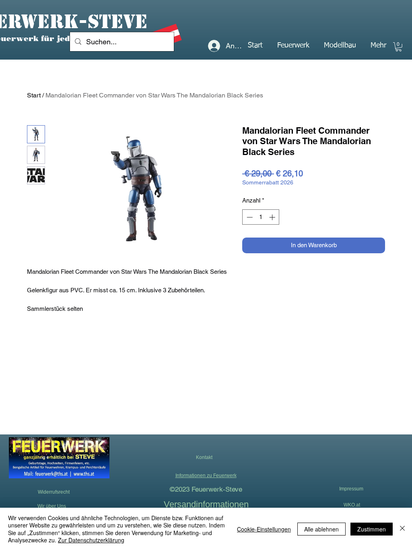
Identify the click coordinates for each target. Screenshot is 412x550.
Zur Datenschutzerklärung (91, 540)
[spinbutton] (261, 217)
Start (34, 95)
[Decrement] (248, 217)
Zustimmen (371, 529)
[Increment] (273, 217)
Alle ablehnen (321, 529)
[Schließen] (402, 529)
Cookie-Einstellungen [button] (264, 529)
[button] (293, 45)
